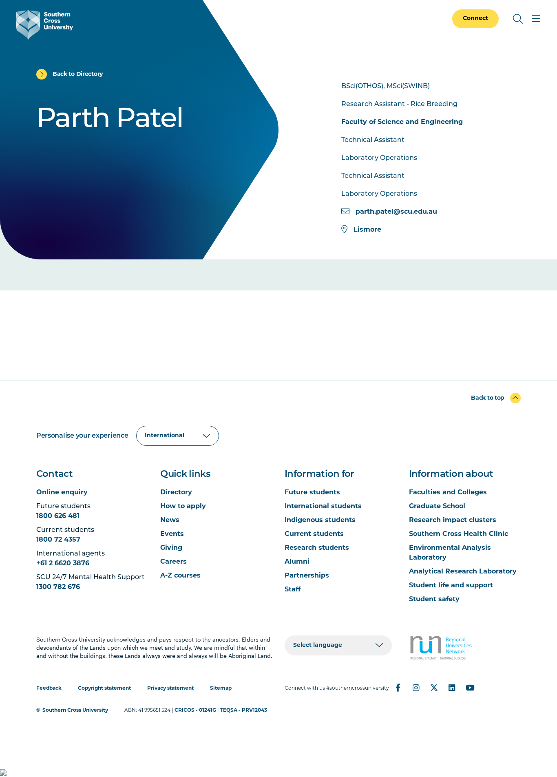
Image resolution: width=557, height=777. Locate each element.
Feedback (49, 688)
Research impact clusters (452, 520)
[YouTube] (470, 688)
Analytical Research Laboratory (463, 572)
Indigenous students (320, 520)
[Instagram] (416, 688)
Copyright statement (104, 688)
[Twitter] (434, 688)
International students (323, 506)
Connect (475, 18)
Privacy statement (170, 688)
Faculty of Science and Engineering (402, 122)
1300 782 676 (58, 587)
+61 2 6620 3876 (62, 563)
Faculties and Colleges (448, 492)
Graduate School (437, 506)
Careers (173, 562)
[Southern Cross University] (44, 24)
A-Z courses (180, 576)
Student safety (434, 599)
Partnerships (307, 576)
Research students (317, 548)
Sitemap (221, 688)
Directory (176, 492)
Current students (314, 534)
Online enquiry (62, 492)
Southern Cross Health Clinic (458, 534)
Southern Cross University (75, 710)
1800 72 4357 (58, 540)
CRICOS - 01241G (195, 710)
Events (172, 534)
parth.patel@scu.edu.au (396, 212)
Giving (171, 548)
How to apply (183, 506)
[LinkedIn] (452, 688)
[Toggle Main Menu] (536, 19)
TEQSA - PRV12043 (243, 710)
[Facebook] (398, 688)
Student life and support (451, 585)
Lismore (367, 230)
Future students (312, 492)
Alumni (297, 562)
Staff (293, 590)
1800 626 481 (58, 516)
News (169, 520)
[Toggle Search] (518, 19)
